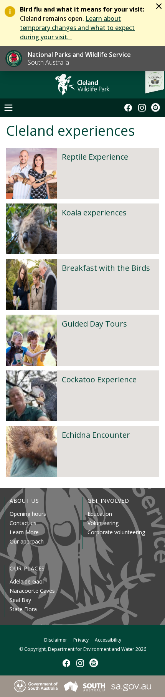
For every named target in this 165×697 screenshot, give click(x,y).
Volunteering (103, 523)
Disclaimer (55, 640)
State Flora (23, 609)
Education (99, 513)
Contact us (23, 523)
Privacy (81, 640)
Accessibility (108, 640)
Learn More (24, 532)
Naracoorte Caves (32, 590)
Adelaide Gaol (27, 581)
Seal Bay (20, 600)
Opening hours (28, 513)
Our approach (27, 541)
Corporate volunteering (116, 532)
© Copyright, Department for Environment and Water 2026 (82, 649)
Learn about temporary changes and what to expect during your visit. (77, 27)
